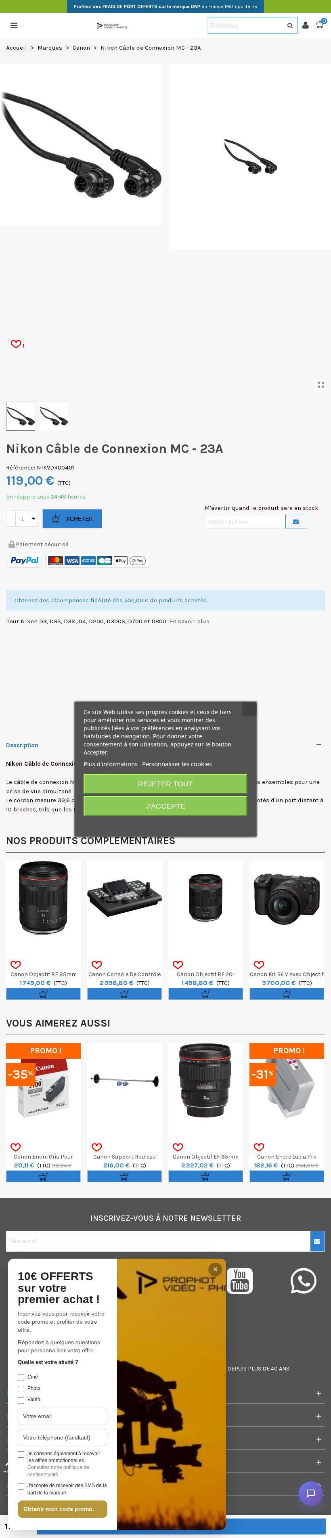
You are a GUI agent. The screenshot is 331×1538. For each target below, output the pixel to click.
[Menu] (13, 25)
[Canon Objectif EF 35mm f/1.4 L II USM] (205, 1080)
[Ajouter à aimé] (15, 965)
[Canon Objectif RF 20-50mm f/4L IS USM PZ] (205, 898)
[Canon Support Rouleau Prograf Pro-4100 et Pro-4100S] (124, 1080)
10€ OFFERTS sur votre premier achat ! (59, 1288)
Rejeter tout (165, 784)
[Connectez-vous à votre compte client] (309, 25)
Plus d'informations (111, 764)
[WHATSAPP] (303, 1281)
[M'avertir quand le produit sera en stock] (296, 521)
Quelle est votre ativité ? (48, 1362)
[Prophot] (112, 25)
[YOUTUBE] (248, 1281)
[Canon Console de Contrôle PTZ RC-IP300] (124, 898)
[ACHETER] (43, 994)
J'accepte (165, 806)
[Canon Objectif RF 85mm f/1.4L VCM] (43, 898)
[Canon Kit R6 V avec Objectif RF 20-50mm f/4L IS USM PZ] (286, 898)
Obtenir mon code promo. (58, 1509)
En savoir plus (189, 621)
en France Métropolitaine (165, 6)
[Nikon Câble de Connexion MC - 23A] (321, 385)
